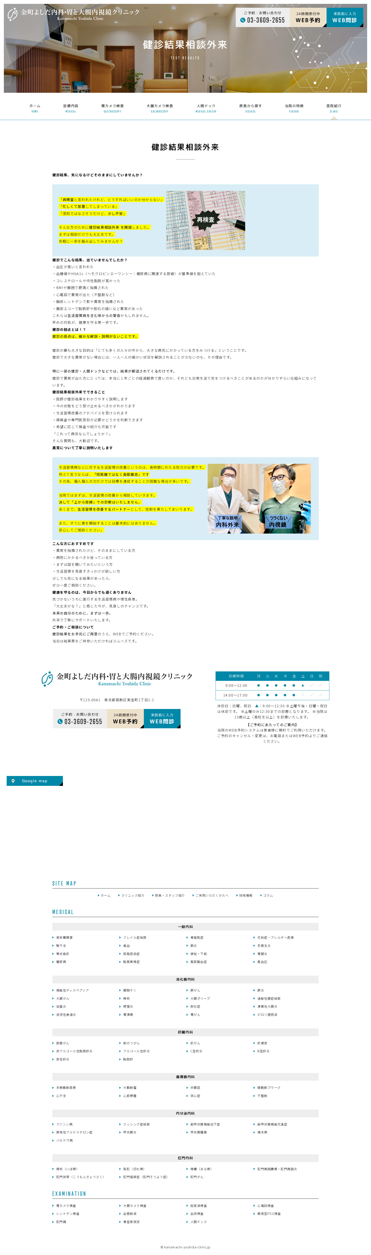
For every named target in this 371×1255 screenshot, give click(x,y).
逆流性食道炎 (66, 1014)
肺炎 (193, 945)
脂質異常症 (131, 961)
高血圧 (262, 961)
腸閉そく (130, 990)
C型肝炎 (196, 1051)
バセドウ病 (64, 1140)
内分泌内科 (185, 1113)
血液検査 (197, 1213)
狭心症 (195, 1095)
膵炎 (260, 990)
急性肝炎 (63, 1059)
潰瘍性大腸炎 (267, 1006)
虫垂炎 (61, 1006)
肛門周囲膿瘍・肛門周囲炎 (277, 1169)
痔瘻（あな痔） (202, 1169)
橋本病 (262, 1132)
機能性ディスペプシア (72, 990)
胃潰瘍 (128, 1014)
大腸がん (63, 998)
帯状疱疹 (63, 953)
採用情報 (245, 895)
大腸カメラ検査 (134, 1205)
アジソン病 (64, 1124)
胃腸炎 (262, 953)
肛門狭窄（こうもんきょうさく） (81, 1176)
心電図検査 (265, 1205)
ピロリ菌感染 (267, 1014)
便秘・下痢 (198, 953)
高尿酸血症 (198, 961)
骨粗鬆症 (197, 937)
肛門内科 (185, 1158)
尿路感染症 (131, 953)
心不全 (61, 1095)
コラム (268, 895)
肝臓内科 (185, 1032)
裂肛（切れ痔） (134, 1169)
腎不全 (61, 945)
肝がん (195, 1043)
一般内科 (185, 926)
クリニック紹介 (132, 895)
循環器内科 (185, 1076)
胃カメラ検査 (66, 1205)
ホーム (106, 895)
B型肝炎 (263, 1051)
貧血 (126, 945)
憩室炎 (128, 1006)
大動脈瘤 (130, 1087)
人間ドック (198, 1221)
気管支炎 (264, 945)
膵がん (195, 990)
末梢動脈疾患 (66, 1087)
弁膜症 (195, 1087)
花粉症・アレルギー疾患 (275, 937)
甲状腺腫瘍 (198, 1132)
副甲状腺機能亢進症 (272, 1124)
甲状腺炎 (130, 1132)
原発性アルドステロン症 (74, 1132)
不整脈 (262, 1095)
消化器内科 (185, 979)
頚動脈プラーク (269, 1087)
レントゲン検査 (67, 1213)
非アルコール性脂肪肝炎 (74, 1051)
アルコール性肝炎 (136, 1051)
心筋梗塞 (130, 1095)
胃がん (195, 1014)
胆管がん (63, 1043)
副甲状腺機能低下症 (205, 1124)
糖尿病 (61, 961)
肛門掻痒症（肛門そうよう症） (146, 1176)
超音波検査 (198, 1205)
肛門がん (197, 1176)
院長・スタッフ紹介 (170, 895)
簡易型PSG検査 (269, 1213)
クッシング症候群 (136, 1124)
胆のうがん (131, 1043)
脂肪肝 (128, 1059)
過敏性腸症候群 (269, 998)
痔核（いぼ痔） (67, 1169)
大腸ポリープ (200, 998)
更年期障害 (64, 937)
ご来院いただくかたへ (212, 895)
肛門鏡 (61, 1221)
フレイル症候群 (134, 937)
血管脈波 (130, 1213)
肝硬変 (262, 1043)
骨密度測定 (131, 1221)
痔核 (126, 998)
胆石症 (195, 1006)
